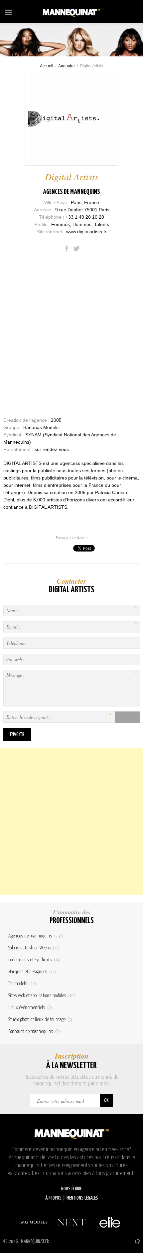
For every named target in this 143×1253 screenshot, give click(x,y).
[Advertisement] (71, 821)
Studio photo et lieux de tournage (40, 1019)
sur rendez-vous (52, 449)
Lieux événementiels (30, 1007)
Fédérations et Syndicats (34, 959)
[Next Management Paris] (71, 1222)
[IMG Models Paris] (33, 1222)
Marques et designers (32, 971)
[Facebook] (66, 248)
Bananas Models (41, 427)
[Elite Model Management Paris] (110, 1222)
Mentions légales (82, 1198)
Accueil (46, 66)
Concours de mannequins (34, 1031)
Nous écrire (71, 1188)
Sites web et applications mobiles (41, 995)
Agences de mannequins (71, 191)
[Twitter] (76, 248)
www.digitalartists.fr (86, 231)
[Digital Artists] (71, 118)
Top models (22, 983)
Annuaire (66, 66)
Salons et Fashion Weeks (34, 947)
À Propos (53, 1198)
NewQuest (137, 1241)
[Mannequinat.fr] (71, 11)
